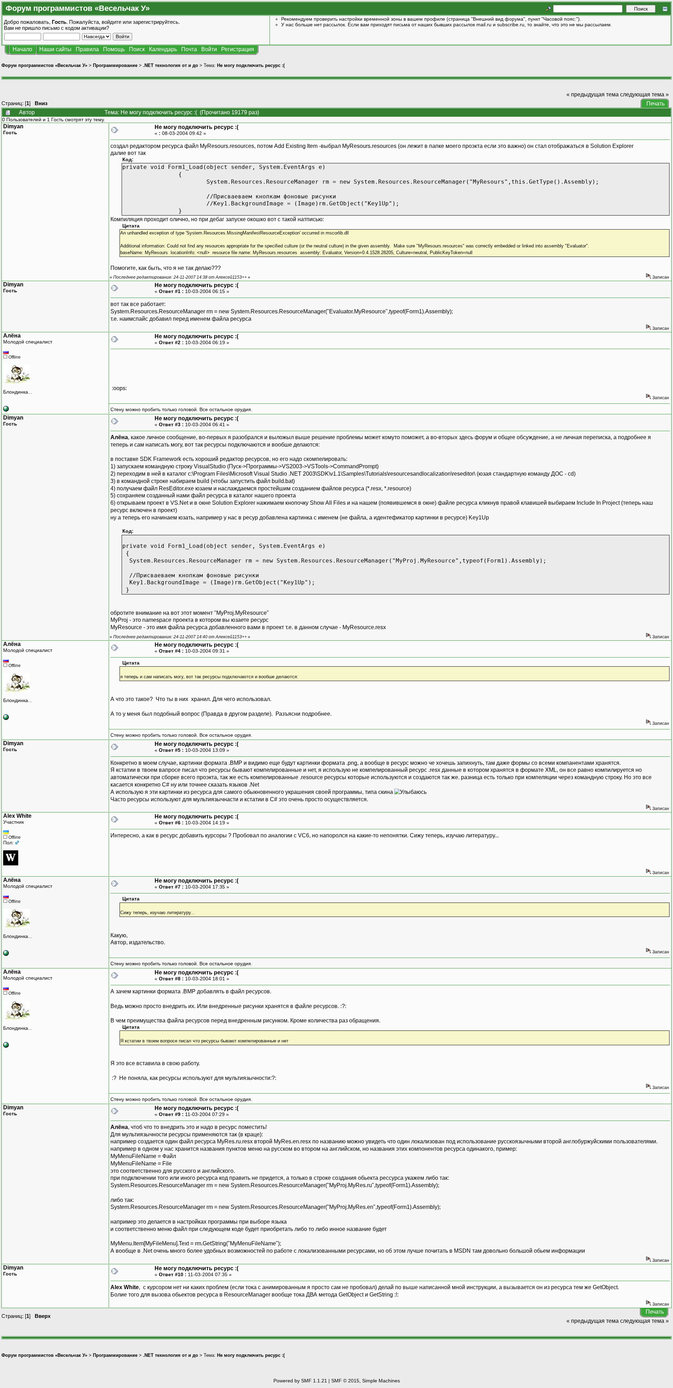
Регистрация (237, 49)
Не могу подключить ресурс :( (251, 65)
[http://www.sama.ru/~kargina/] (6, 410)
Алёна (12, 336)
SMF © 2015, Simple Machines (365, 1380)
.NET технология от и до (170, 65)
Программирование (115, 65)
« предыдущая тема (592, 94)
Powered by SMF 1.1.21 (300, 1380)
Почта (189, 49)
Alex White (17, 816)
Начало (22, 49)
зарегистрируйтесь (155, 22)
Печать (655, 104)
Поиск (137, 49)
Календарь (163, 49)
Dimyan (13, 126)
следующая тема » (644, 94)
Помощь (114, 49)
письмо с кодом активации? (75, 28)
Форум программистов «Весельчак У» (44, 65)
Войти (209, 49)
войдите (111, 22)
